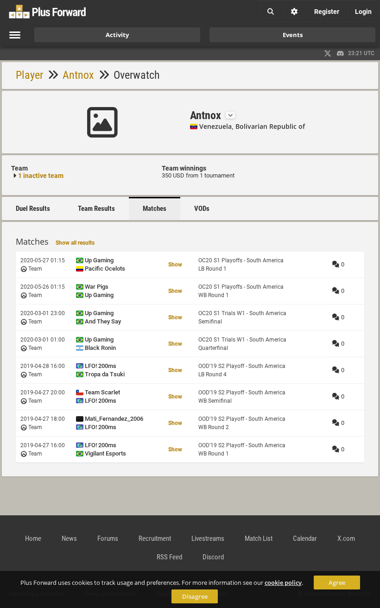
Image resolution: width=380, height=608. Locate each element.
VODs (201, 208)
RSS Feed (169, 557)
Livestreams (207, 538)
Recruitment (155, 538)
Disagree (195, 596)
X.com (346, 538)
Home (33, 538)
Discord (213, 557)
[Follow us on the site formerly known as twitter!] (327, 53)
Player (29, 75)
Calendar (305, 538)
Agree (337, 582)
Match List (258, 538)
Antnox (78, 75)
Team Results (96, 208)
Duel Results (33, 208)
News (69, 538)
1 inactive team (40, 175)
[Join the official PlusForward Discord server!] (340, 53)
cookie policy (283, 582)
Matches (154, 208)
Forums (107, 538)
